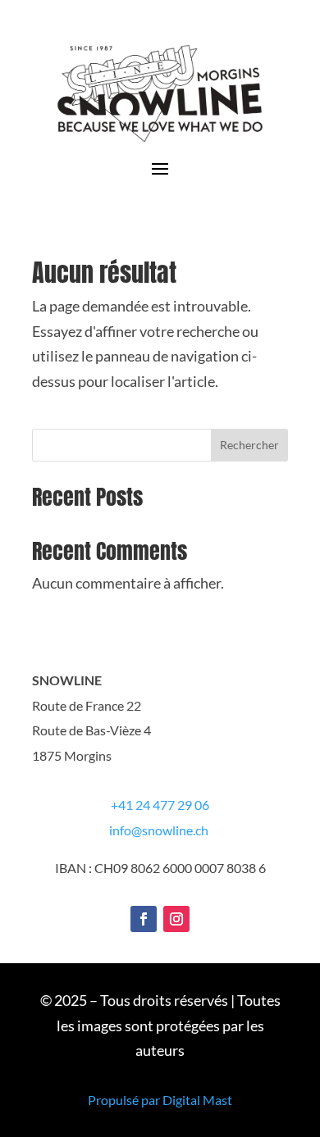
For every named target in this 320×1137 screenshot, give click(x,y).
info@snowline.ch (158, 830)
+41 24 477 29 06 (160, 804)
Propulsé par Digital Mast (160, 1099)
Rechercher (249, 445)
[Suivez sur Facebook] (143, 919)
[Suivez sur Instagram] (176, 919)
